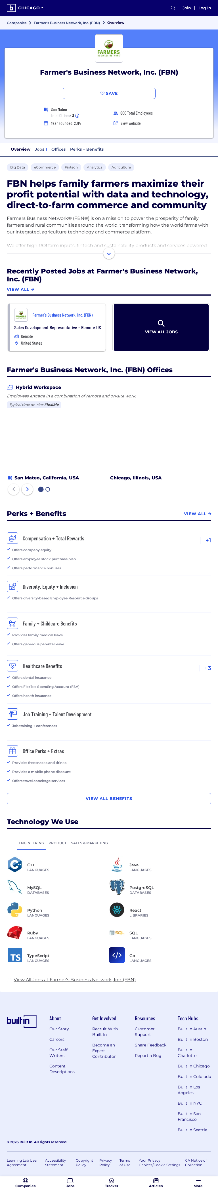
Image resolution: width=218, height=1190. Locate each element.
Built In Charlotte (187, 1052)
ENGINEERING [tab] (31, 843)
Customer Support (145, 1031)
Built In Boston (193, 1039)
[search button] (173, 8)
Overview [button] (20, 149)
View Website (130, 123)
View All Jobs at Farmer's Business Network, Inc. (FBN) (75, 979)
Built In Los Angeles (189, 1089)
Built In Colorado (194, 1076)
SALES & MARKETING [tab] (89, 843)
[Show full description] (109, 253)
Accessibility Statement (55, 1162)
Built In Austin (192, 1028)
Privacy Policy (105, 1162)
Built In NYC (190, 1103)
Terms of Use (125, 1162)
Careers (56, 1039)
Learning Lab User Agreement (22, 1162)
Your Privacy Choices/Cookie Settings (159, 1162)
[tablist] (109, 843)
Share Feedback (150, 1045)
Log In (204, 7)
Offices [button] (58, 149)
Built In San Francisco (189, 1116)
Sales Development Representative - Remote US (57, 327)
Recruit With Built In (105, 1031)
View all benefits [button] (109, 798)
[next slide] (27, 489)
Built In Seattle (192, 1129)
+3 (207, 668)
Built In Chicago (194, 1066)
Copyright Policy (84, 1162)
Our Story (59, 1028)
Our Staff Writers (58, 1052)
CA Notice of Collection (196, 1162)
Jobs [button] (41, 149)
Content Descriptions (62, 1068)
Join (187, 7)
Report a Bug (148, 1055)
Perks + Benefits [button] (87, 149)
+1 (208, 540)
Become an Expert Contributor (104, 1050)
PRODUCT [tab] (57, 843)
